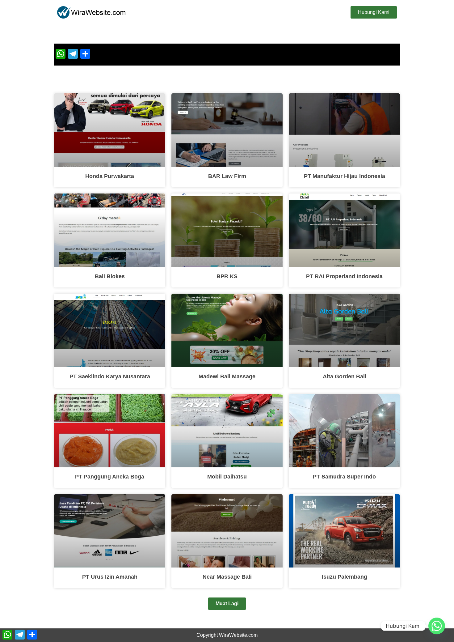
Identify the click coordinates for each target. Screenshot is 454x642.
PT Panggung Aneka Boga (109, 477)
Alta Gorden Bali (344, 376)
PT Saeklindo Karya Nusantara (109, 376)
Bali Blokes (110, 276)
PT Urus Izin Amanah (109, 577)
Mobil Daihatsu (227, 477)
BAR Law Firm (227, 176)
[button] (227, 603)
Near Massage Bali (227, 577)
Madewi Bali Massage (227, 376)
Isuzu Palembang (344, 577)
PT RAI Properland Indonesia (344, 276)
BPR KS (227, 276)
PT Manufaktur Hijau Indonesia (344, 176)
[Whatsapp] (436, 626)
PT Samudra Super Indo (344, 477)
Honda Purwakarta (109, 176)
